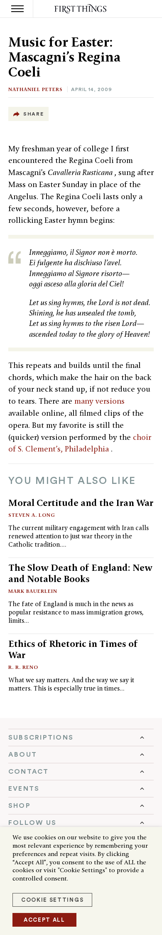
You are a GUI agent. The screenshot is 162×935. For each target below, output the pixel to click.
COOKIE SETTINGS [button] (52, 900)
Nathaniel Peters (35, 89)
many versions (99, 401)
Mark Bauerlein (32, 591)
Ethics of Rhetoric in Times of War (73, 649)
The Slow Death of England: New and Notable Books (80, 573)
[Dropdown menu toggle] (81, 737)
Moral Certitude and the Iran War (80, 502)
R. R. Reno (23, 667)
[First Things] (81, 9)
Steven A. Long (31, 515)
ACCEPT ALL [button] (44, 920)
